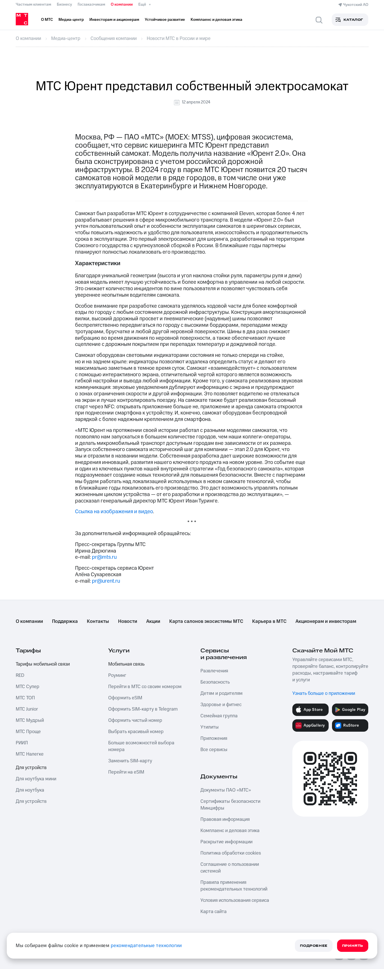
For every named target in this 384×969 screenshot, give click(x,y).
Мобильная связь (126, 664)
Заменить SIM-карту (130, 761)
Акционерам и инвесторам (325, 621)
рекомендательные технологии (146, 945)
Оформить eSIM (125, 698)
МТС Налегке (30, 754)
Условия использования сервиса (234, 900)
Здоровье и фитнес (220, 704)
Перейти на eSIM (126, 772)
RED (20, 675)
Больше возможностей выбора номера (141, 746)
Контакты (98, 621)
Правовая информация (225, 819)
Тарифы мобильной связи (43, 664)
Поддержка (65, 621)
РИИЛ (22, 743)
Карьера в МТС (269, 621)
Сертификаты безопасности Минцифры (230, 805)
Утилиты (209, 727)
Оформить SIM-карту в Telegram (143, 709)
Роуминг (117, 675)
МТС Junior (27, 709)
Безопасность (215, 682)
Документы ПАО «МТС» (225, 790)
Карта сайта (213, 911)
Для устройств (31, 767)
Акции (153, 621)
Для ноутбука (30, 790)
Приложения (213, 738)
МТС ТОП (25, 698)
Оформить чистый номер (135, 720)
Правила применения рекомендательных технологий (233, 886)
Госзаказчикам (91, 4)
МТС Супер (27, 686)
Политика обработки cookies (230, 853)
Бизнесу (64, 4)
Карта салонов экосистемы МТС (206, 621)
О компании (122, 4)
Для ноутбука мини (36, 779)
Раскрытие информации (226, 842)
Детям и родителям (221, 693)
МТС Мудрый (30, 720)
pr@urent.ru (106, 581)
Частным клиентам (33, 4)
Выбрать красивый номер (136, 731)
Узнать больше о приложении (323, 693)
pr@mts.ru (104, 557)
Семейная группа (219, 716)
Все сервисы (213, 749)
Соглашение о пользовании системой (229, 868)
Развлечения (214, 671)
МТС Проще (28, 731)
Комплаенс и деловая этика (229, 830)
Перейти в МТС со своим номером (145, 686)
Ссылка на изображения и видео (114, 511)
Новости (127, 621)
